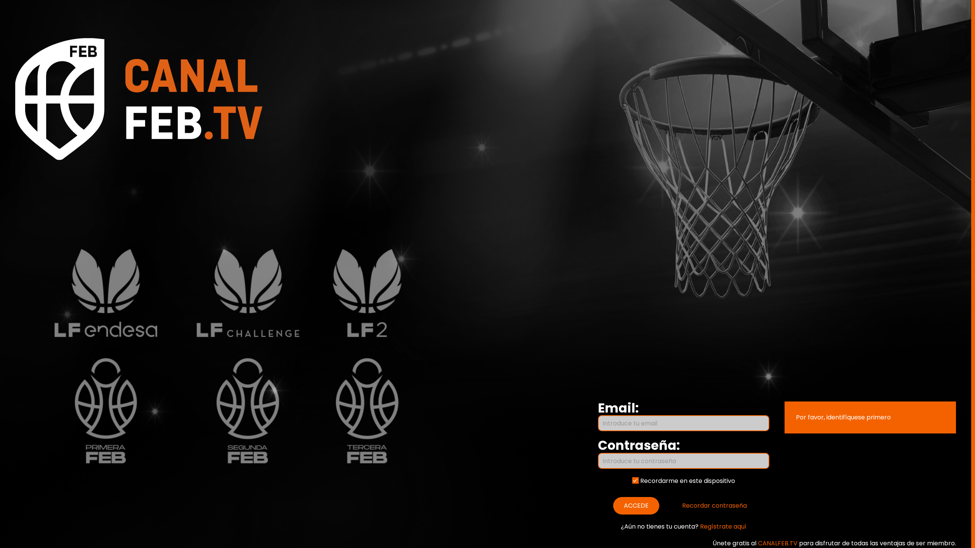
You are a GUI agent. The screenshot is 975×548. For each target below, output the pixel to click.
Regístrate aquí (723, 526)
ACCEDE (636, 505)
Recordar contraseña (714, 505)
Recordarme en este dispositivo (687, 480)
